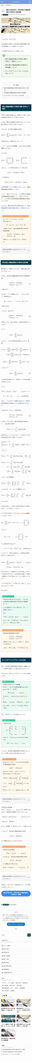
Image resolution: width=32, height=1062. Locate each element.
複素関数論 (6, 969)
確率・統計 (6, 959)
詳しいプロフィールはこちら (16, 924)
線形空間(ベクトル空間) (10, 187)
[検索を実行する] (29, 935)
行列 (12, 988)
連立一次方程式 (5, 990)
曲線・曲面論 (6, 955)
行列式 (16, 988)
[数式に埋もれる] (16, 2)
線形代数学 (6, 962)
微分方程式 (5, 14)
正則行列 (21, 403)
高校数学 (13, 990)
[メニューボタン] (2, 2)
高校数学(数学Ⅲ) (7, 972)
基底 (13, 294)
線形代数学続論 (7, 966)
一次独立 (25, 809)
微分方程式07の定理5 (14, 205)
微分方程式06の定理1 (20, 421)
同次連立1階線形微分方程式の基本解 (15, 92)
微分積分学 (6, 952)
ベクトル (4, 982)
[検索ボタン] (30, 2)
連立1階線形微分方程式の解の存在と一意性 (14, 1049)
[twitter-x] (16, 929)
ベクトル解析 (6, 945)
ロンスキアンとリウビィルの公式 (14, 95)
